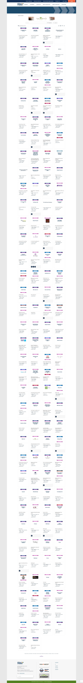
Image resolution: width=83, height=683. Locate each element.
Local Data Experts (34, 87)
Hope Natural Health (22, 645)
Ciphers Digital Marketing (47, 361)
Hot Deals (38, 653)
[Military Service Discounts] (44, 301)
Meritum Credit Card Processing (34, 463)
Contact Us (53, 653)
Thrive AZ (56, 629)
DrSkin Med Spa (33, 496)
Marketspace (46, 653)
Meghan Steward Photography (57, 362)
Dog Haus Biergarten (46, 225)
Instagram (56, 669)
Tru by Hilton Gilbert (22, 392)
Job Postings (50, 653)
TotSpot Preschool (58, 175)
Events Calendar (34, 653)
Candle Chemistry (33, 613)
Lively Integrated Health (46, 124)
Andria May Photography (35, 35)
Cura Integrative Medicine (23, 547)
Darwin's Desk (45, 512)
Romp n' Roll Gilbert (22, 582)
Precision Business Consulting (46, 598)
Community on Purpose (58, 207)
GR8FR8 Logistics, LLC (46, 70)
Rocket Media (49, 681)
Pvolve (56, 547)
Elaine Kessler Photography (47, 392)
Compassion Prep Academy (23, 35)
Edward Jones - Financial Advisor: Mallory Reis (47, 411)
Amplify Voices (21, 613)
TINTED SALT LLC (46, 278)
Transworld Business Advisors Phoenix (58, 428)
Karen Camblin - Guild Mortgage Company (22, 345)
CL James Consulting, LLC (35, 241)
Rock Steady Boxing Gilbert (59, 225)
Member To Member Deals (42, 653)
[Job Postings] (44, 485)
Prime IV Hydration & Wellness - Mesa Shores (34, 345)
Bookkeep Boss (21, 105)
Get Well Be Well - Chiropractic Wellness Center (47, 428)
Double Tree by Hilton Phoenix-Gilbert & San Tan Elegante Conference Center (35, 479)
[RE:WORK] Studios (58, 259)
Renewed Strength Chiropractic (58, 87)
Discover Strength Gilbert (23, 361)
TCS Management (58, 241)
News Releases (30, 653)
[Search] (32, 676)
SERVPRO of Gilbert (22, 512)
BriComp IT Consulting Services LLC (34, 278)
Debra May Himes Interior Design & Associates (35, 428)
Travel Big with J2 (58, 496)
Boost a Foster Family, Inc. (35, 629)
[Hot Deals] (31, 113)
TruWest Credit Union (22, 225)
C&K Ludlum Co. (33, 294)
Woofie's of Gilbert (21, 428)
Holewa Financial (33, 225)
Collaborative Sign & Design (47, 312)
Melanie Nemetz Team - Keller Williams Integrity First (35, 377)
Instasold (20, 496)
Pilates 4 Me (57, 392)
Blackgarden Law (58, 70)
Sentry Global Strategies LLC (59, 124)
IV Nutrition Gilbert (21, 478)
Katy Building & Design (58, 105)
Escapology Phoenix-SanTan (35, 392)
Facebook (56, 662)
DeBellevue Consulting (46, 547)
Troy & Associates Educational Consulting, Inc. (47, 613)
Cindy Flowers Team (22, 124)
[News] (31, 76)
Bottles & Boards (45, 329)
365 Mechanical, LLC (34, 361)
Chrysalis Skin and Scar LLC (23, 462)
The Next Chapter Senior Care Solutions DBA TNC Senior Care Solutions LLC (35, 159)
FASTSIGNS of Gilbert (46, 345)
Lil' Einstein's (21, 410)
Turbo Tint (32, 582)
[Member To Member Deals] (31, 267)
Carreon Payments (22, 278)
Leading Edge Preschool (59, 312)
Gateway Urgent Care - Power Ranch (58, 513)
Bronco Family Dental (46, 259)
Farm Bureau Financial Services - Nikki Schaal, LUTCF (46, 141)
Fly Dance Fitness (58, 613)
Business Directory (27, 653)
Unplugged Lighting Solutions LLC (46, 377)
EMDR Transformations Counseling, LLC (46, 36)
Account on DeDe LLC (22, 207)
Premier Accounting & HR (47, 629)
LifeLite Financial (57, 345)
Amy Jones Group (46, 294)
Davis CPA (20, 629)
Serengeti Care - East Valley (23, 190)
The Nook (44, 582)
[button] (29, 1)
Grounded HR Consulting (23, 241)
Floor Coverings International (47, 462)
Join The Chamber (56, 653)
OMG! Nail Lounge (58, 410)
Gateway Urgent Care (46, 241)
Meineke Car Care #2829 (47, 175)
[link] (44, 664)
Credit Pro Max (21, 294)
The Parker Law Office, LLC (35, 410)
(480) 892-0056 (22, 673)
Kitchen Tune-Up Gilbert (22, 329)
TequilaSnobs (33, 312)
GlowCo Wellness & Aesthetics (58, 478)
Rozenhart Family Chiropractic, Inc (58, 295)
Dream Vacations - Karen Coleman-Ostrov (23, 377)
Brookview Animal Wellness (23, 70)
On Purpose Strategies (46, 496)
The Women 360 (33, 207)
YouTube (56, 667)
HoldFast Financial (22, 312)
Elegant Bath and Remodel (59, 329)
